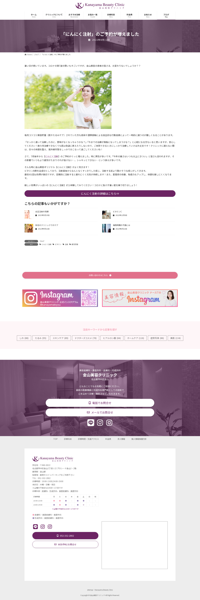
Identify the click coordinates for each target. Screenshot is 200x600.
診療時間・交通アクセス (88, 439)
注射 (66, 244)
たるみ (40, 338)
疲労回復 (75, 244)
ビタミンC (117, 211)
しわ (24, 338)
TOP (55, 439)
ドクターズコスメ (86, 338)
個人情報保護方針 (139, 439)
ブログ (41, 241)
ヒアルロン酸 (112, 338)
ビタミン (58, 244)
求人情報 (121, 439)
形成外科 (53, 491)
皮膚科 (45, 491)
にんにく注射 (51, 156)
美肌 (175, 338)
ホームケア (135, 338)
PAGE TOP (193, 579)
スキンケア (60, 338)
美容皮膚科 (64, 491)
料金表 (108, 439)
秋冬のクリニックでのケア (46, 225)
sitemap (90, 590)
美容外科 (74, 491)
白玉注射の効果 (42, 211)
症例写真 (157, 338)
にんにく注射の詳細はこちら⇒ (100, 193)
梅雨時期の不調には (121, 225)
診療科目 (68, 439)
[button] (100, 275)
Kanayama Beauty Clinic (104, 590)
